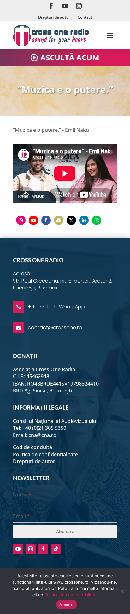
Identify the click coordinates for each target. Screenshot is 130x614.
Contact (85, 17)
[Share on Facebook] (46, 220)
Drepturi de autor (54, 17)
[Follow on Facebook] (51, 6)
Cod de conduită (32, 447)
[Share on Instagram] (21, 220)
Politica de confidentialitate (71, 594)
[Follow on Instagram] (79, 6)
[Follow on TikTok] (56, 549)
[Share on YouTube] (33, 220)
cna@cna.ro (42, 435)
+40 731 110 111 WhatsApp (56, 306)
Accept (66, 604)
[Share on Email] (58, 220)
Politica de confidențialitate (45, 454)
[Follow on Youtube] (65, 6)
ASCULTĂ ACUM (69, 57)
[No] (122, 591)
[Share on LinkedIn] (84, 220)
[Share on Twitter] (71, 220)
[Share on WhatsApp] (96, 220)
